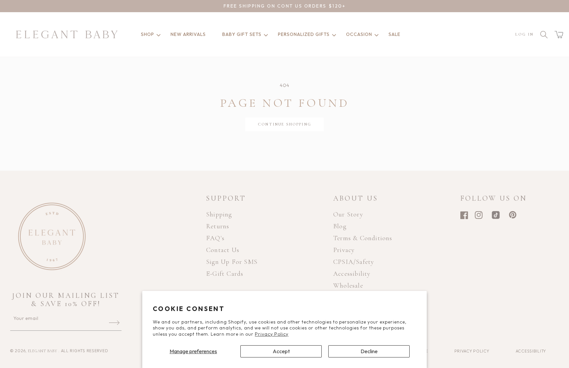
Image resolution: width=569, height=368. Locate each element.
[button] (559, 34)
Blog (339, 226)
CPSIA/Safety (353, 262)
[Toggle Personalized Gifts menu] (333, 34)
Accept (281, 351)
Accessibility (352, 274)
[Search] (544, 35)
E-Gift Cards (224, 274)
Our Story (348, 214)
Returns (217, 226)
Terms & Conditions (363, 238)
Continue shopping (284, 124)
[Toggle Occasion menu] (375, 34)
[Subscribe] (114, 322)
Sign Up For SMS (231, 262)
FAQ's (215, 238)
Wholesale (348, 286)
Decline (369, 351)
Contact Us (222, 250)
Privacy (344, 250)
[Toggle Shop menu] (157, 34)
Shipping (219, 214)
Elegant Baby (43, 351)
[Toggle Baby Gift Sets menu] (265, 34)
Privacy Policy (271, 334)
